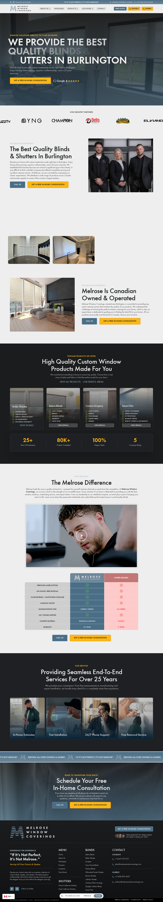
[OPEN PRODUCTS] (77, 8)
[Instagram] (14, 2)
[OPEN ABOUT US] (49, 8)
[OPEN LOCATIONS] (92, 8)
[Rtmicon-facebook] (11, 2)
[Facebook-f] (12, 889)
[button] (81, 535)
